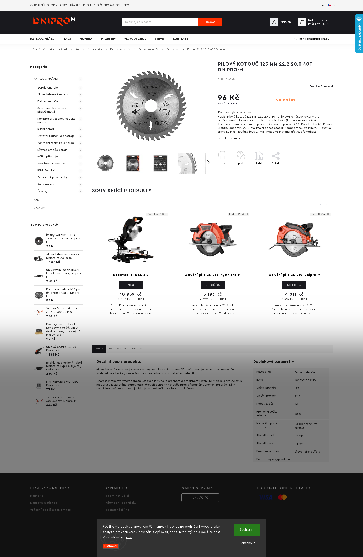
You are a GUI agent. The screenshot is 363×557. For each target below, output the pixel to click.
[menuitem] (45, 39)
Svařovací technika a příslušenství (52, 110)
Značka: (321, 86)
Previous (321, 204)
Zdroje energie (47, 87)
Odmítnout (247, 543)
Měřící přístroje (47, 156)
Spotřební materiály (51, 163)
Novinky (40, 208)
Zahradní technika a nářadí (56, 143)
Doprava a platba (43, 502)
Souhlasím (247, 529)
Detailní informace (230, 138)
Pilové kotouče (305, 372)
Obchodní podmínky (121, 502)
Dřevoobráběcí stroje (52, 149)
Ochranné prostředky (52, 177)
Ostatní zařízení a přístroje (56, 136)
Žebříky (42, 191)
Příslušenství (46, 170)
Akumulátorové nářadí (52, 94)
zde (129, 537)
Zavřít (319, 170)
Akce (37, 199)
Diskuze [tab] (137, 348)
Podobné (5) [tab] (117, 348)
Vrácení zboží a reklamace (50, 510)
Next (327, 204)
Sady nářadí (45, 184)
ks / (200, 497)
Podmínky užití (117, 496)
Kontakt (36, 496)
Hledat (210, 22)
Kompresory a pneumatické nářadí (56, 120)
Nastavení (110, 546)
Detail (131, 284)
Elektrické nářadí (48, 101)
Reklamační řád (118, 510)
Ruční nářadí (45, 129)
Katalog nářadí (46, 78)
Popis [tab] (99, 348)
